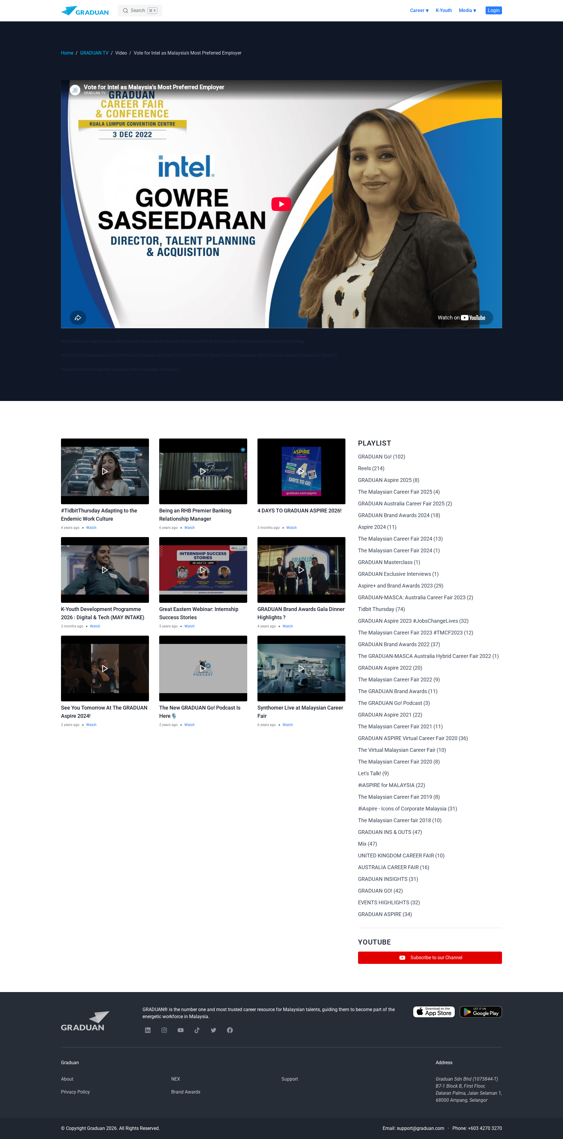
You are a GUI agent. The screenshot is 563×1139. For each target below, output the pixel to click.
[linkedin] (148, 1030)
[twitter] (213, 1030)
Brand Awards (185, 1092)
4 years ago (70, 528)
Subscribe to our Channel (436, 957)
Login (494, 10)
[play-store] (481, 1013)
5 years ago (168, 626)
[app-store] (434, 1013)
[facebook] (230, 1030)
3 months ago (268, 528)
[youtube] (180, 1030)
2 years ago (70, 725)
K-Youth (444, 10)
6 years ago (168, 528)
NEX (175, 1079)
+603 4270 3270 (485, 1128)
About (67, 1079)
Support (290, 1079)
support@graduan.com (420, 1128)
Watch (91, 528)
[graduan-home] (84, 10)
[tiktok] (197, 1030)
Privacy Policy (75, 1092)
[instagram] (164, 1030)
